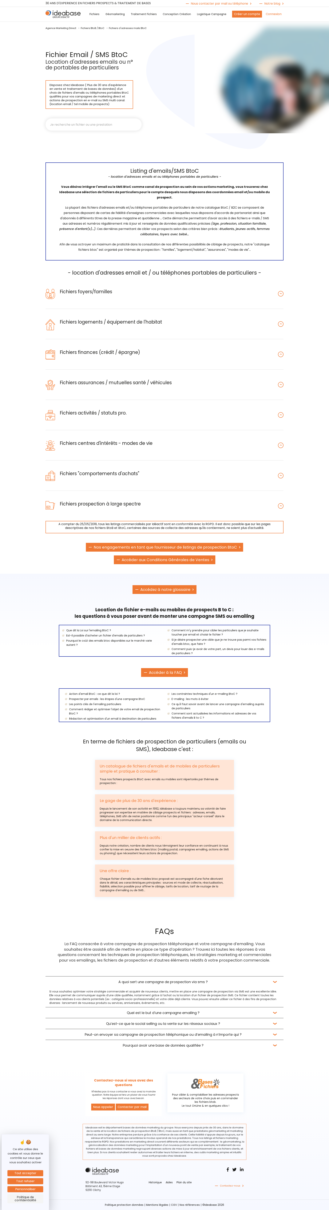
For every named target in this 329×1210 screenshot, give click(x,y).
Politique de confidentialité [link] (25, 1198)
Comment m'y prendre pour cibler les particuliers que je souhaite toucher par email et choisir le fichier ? (215, 632)
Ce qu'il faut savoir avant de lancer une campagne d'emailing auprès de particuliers (218, 706)
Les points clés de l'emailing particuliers (95, 704)
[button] (164, 294)
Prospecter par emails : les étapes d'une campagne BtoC (107, 699)
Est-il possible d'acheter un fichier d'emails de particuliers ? (105, 635)
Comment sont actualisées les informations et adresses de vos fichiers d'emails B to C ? (214, 716)
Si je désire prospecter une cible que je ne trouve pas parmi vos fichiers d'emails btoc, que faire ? (219, 642)
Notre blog (272, 3)
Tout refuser (25, 1181)
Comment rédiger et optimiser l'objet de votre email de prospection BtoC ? (114, 711)
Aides (169, 1182)
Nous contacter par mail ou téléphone (219, 3)
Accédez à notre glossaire (165, 589)
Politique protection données (124, 1205)
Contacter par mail (132, 1107)
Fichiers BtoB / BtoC (92, 28)
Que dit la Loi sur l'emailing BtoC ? (88, 630)
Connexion (274, 14)
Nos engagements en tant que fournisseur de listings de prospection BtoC (165, 547)
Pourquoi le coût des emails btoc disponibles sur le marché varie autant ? (109, 643)
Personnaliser (25, 1189)
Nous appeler (103, 1107)
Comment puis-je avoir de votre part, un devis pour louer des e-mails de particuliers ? (218, 651)
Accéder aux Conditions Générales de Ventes (165, 559)
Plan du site (184, 1182)
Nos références (190, 1205)
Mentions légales (157, 1205)
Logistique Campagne (211, 14)
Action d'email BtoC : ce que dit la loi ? (94, 694)
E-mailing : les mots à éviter (190, 699)
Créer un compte (247, 14)
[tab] (164, 294)
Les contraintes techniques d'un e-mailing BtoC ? (204, 694)
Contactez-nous (230, 1185)
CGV (174, 1205)
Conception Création (177, 14)
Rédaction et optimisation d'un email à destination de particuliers (112, 719)
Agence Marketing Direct (61, 28)
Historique (155, 1182)
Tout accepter (25, 1173)
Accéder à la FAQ (165, 672)
